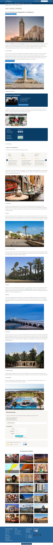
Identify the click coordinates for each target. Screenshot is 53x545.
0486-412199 (37, 1)
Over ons (26, 3)
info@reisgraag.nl (30, 537)
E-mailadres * (12, 431)
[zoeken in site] (47, 1)
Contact (30, 3)
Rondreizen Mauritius (7, 536)
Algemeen (7, 8)
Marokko (12, 43)
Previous (7, 160)
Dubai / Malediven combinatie (8, 540)
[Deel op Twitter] (24, 444)
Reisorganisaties (10, 3)
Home (6, 3)
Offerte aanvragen (12, 8)
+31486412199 (30, 536)
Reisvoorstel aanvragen (10, 60)
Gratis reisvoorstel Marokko (26, 543)
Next (46, 160)
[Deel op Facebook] (26, 444)
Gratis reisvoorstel (17, 3)
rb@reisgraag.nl (9, 138)
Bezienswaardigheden (18, 8)
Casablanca (22, 43)
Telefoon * (12, 433)
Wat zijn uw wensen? (10, 422)
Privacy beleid (20, 437)
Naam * (13, 428)
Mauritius (23, 3)
